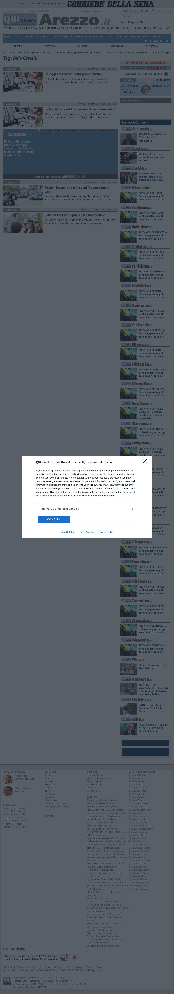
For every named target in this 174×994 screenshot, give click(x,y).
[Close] (146, 462)
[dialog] (87, 497)
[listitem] (87, 509)
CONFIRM (54, 519)
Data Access (87, 531)
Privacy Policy (106, 531)
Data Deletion (67, 531)
